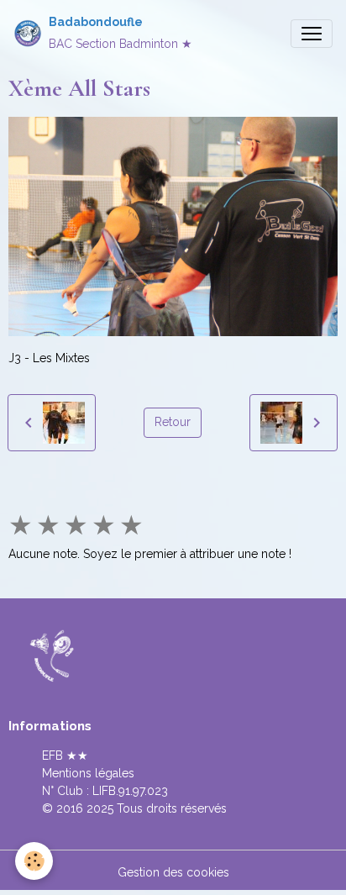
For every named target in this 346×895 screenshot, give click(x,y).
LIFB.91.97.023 (130, 791)
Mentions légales (88, 773)
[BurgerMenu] (312, 33)
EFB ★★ (65, 755)
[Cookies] (34, 861)
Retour (173, 422)
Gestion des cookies (173, 872)
